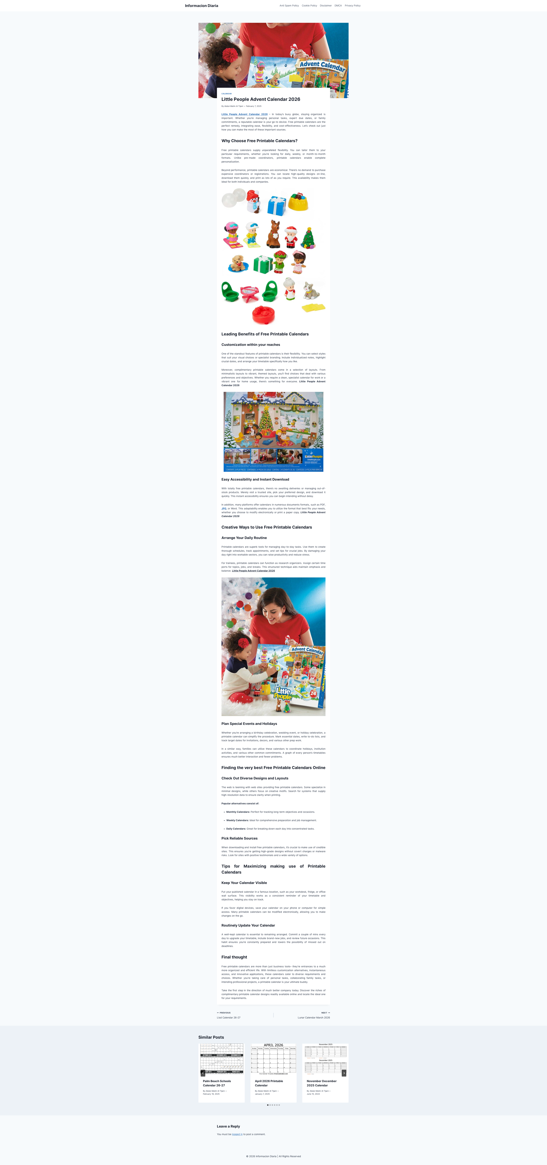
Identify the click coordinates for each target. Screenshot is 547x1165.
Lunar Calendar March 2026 (314, 1015)
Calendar (227, 94)
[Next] (344, 1073)
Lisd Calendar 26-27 (228, 1015)
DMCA (338, 5)
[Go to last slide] (203, 1073)
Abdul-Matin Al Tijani (233, 106)
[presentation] (221, 1059)
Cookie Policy (309, 5)
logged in (237, 1134)
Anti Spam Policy (289, 5)
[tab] (268, 1105)
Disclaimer (326, 5)
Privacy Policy (353, 5)
